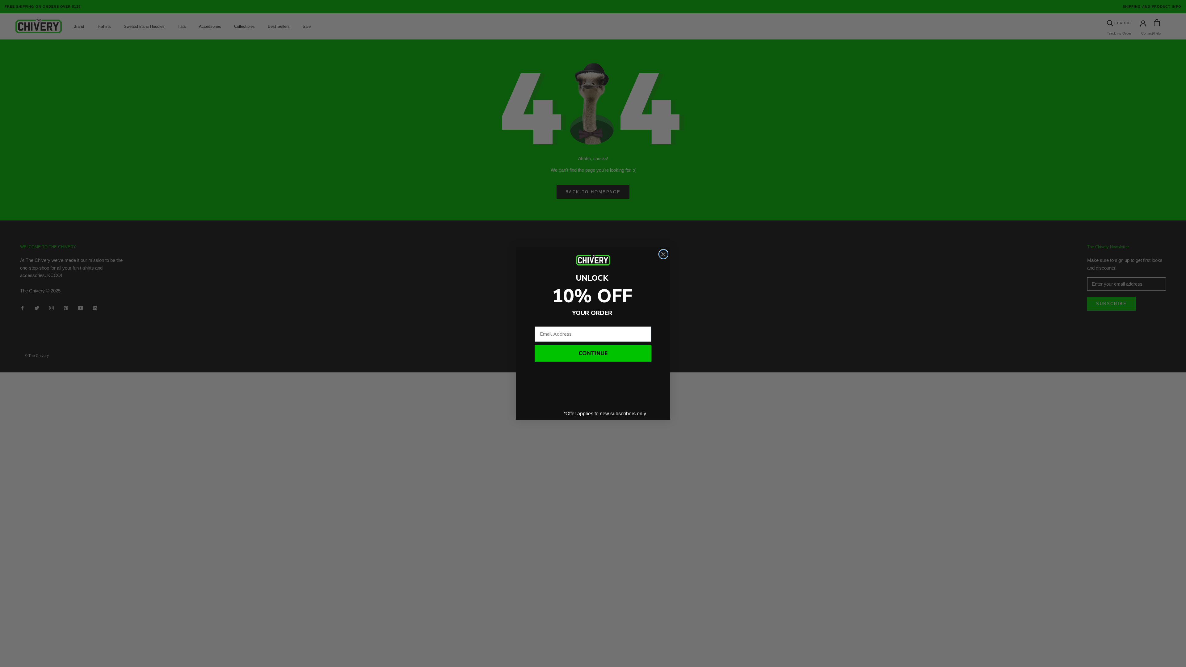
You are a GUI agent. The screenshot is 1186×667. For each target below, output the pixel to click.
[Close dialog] (663, 254)
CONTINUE (593, 353)
